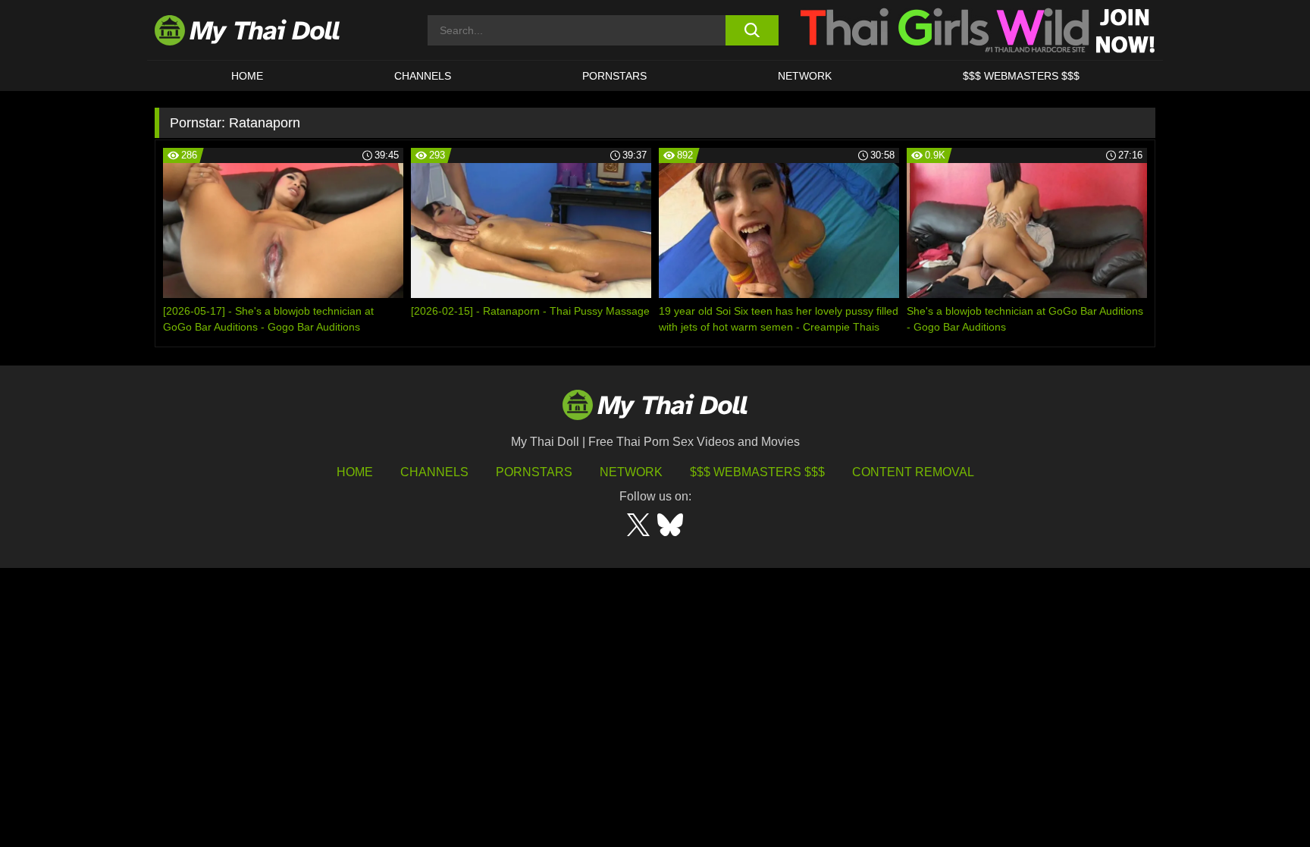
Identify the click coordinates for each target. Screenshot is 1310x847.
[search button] (752, 30)
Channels (434, 472)
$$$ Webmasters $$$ (757, 472)
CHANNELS (422, 76)
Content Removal (913, 472)
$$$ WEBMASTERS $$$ (1021, 76)
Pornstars (614, 76)
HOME (247, 76)
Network (805, 76)
